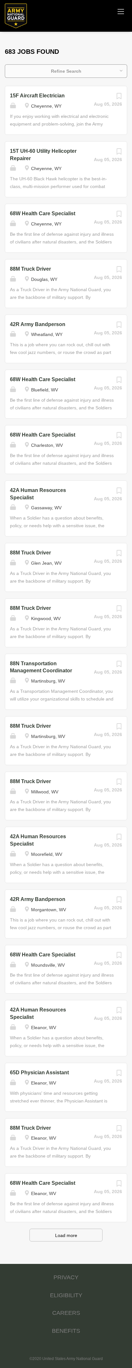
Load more (66, 1235)
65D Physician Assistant (39, 1072)
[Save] (119, 97)
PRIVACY (66, 1277)
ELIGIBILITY (66, 1295)
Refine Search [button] (66, 71)
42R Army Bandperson (37, 324)
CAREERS (66, 1313)
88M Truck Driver (30, 269)
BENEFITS (66, 1331)
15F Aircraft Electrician (37, 95)
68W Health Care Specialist (42, 213)
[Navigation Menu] (121, 11)
